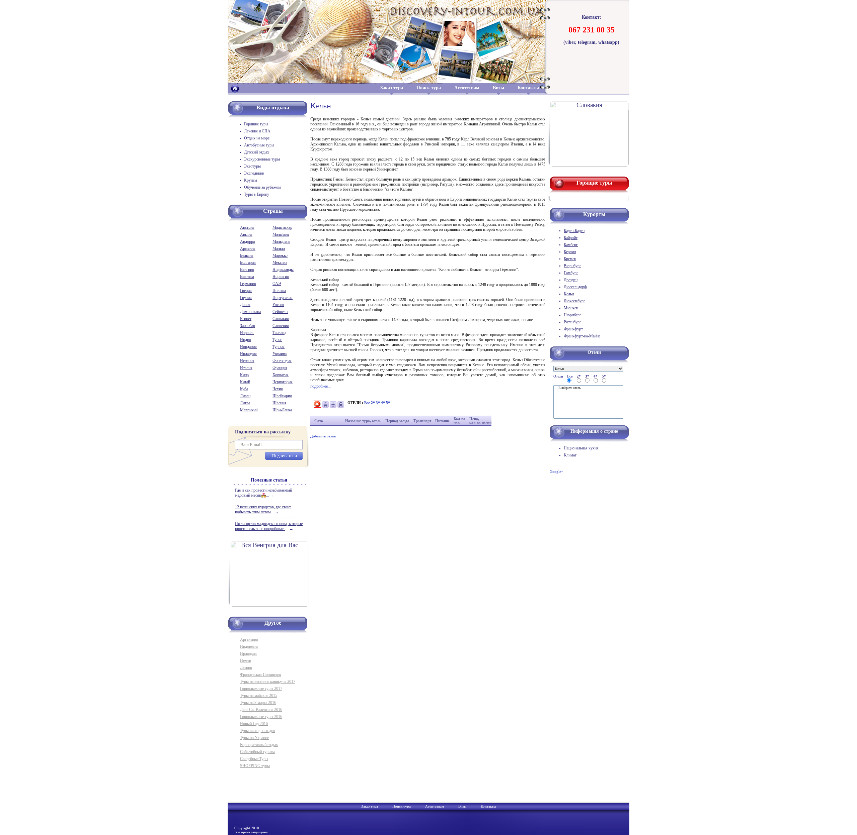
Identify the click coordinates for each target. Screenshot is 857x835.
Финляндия (282, 360)
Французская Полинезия (260, 674)
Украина (279, 353)
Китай (245, 382)
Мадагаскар (282, 227)
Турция (278, 346)
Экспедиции (254, 173)
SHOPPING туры (255, 765)
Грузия (246, 297)
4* (383, 403)
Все (367, 403)
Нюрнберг (572, 315)
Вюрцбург (572, 266)
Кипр (244, 375)
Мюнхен (571, 308)
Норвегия (280, 276)
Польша (279, 290)
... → (263, 493)
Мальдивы (281, 241)
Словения (280, 325)
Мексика (279, 262)
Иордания (248, 346)
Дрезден (570, 280)
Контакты (528, 87)
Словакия (280, 318)
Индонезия (249, 646)
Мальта (278, 248)
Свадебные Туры (254, 758)
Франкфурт (573, 329)
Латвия (246, 667)
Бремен (570, 258)
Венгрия (247, 269)
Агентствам (466, 87)
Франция (279, 368)
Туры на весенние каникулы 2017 (267, 681)
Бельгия (246, 255)
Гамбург (571, 273)
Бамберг (571, 244)
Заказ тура (391, 87)
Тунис (277, 339)
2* (373, 403)
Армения (247, 248)
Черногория (282, 382)
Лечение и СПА (257, 131)
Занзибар (247, 325)
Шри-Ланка (282, 410)
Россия (278, 304)
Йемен (245, 660)
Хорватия (280, 375)
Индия (245, 339)
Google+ (556, 471)
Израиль (247, 332)
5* (388, 403)
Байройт (570, 237)
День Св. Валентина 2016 (261, 709)
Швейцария (282, 396)
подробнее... (320, 386)
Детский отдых (256, 152)
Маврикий (248, 410)
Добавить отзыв (323, 436)
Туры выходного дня (257, 730)
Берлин (570, 251)
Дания (245, 304)
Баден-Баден (574, 230)
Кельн (569, 294)
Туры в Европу (256, 194)
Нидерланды (283, 269)
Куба (244, 389)
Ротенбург (572, 322)
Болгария (248, 262)
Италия (246, 368)
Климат (570, 455)
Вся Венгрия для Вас (269, 544)
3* (378, 403)
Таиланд (279, 332)
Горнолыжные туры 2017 (261, 688)
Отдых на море (256, 138)
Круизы (250, 180)
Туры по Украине (254, 737)
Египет (245, 318)
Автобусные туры (259, 145)
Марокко (280, 255)
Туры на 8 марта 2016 (258, 702)
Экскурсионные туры (262, 159)
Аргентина (249, 639)
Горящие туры (256, 124)
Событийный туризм (257, 751)
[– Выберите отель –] (588, 388)
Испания (247, 360)
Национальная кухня (581, 448)
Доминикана (250, 311)
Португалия (282, 297)
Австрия (247, 227)
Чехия (277, 389)
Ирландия (248, 353)
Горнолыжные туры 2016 (261, 716)
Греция (246, 290)
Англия (246, 234)
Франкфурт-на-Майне (582, 336)
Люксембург (574, 301)
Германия (248, 283)
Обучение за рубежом (262, 187)
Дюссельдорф (575, 287)
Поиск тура (428, 87)
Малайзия (280, 234)
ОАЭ (276, 283)
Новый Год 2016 (254, 723)
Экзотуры (252, 166)
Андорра (247, 241)
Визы (498, 87)
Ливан (245, 396)
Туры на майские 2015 (258, 695)
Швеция (279, 403)
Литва (245, 403)
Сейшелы (280, 311)
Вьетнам (247, 276)
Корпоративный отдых (259, 744)
